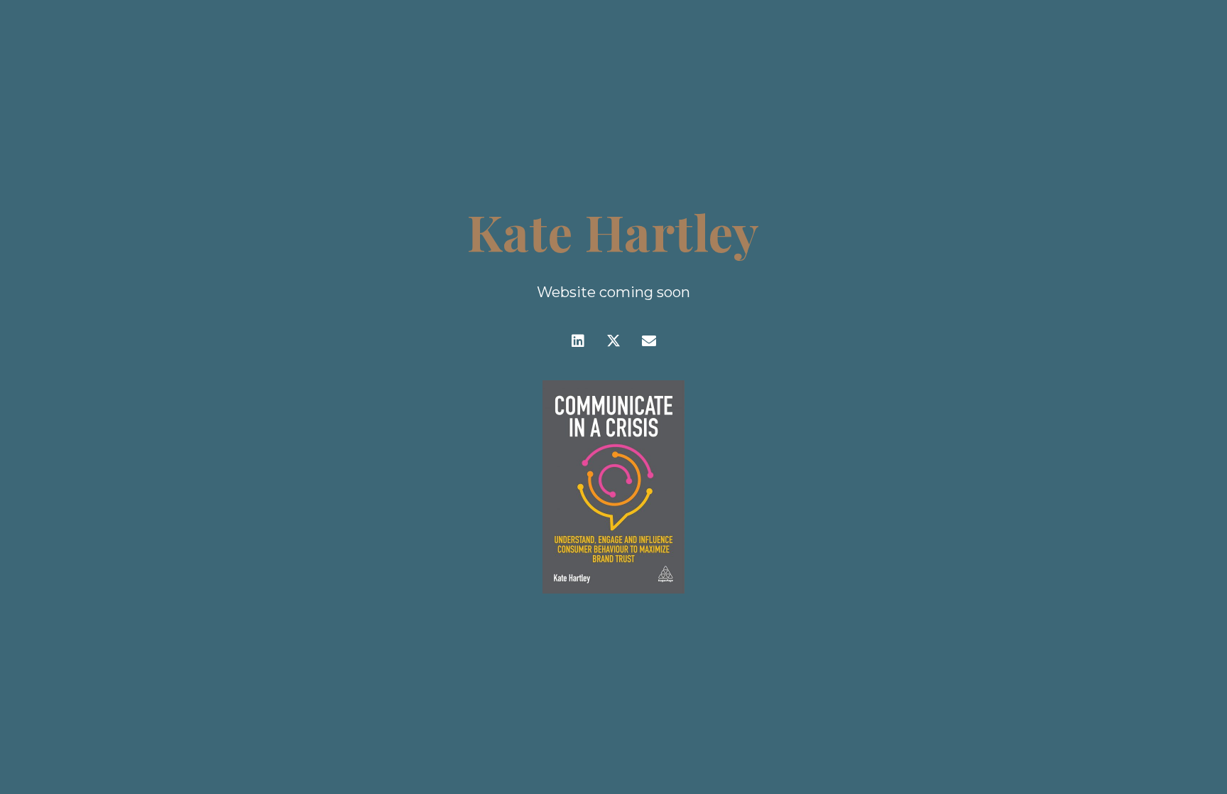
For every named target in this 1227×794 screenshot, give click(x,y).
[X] (613, 341)
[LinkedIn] (578, 341)
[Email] (649, 341)
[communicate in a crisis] (613, 487)
